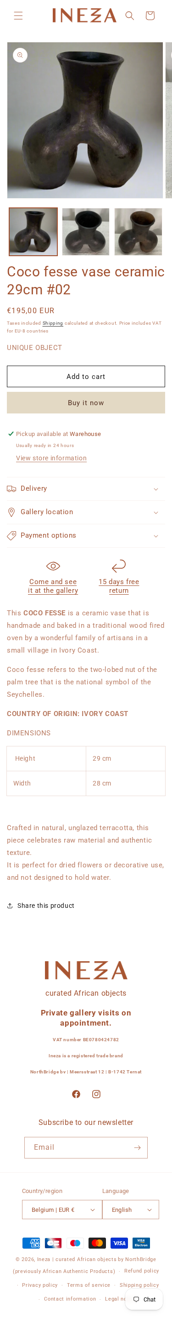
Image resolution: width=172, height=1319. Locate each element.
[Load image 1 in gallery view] (33, 232)
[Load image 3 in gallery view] (138, 232)
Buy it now (86, 403)
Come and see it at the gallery (53, 586)
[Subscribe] (137, 1147)
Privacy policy (40, 1285)
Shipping (53, 323)
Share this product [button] (46, 905)
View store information (51, 458)
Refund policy (141, 1271)
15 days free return (119, 586)
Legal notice (121, 1299)
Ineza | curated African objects (77, 1259)
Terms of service (89, 1285)
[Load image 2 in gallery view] (86, 232)
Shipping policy (139, 1285)
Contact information (70, 1299)
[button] (18, 16)
